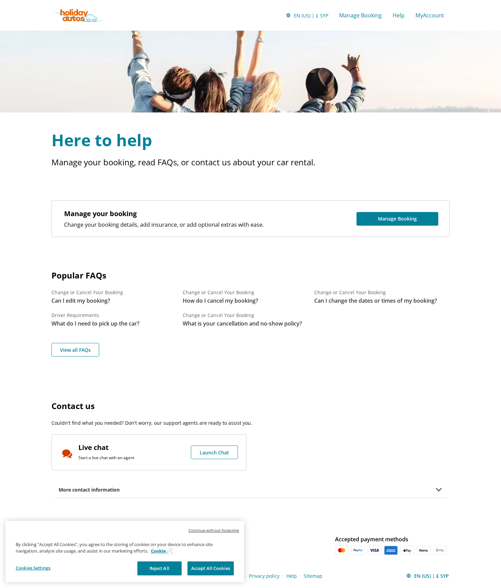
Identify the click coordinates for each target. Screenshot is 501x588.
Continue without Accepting (213, 530)
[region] (124, 552)
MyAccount (429, 15)
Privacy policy (264, 576)
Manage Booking (360, 15)
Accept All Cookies (210, 568)
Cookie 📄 (161, 551)
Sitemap (313, 576)
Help (399, 15)
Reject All (159, 568)
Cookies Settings (33, 568)
